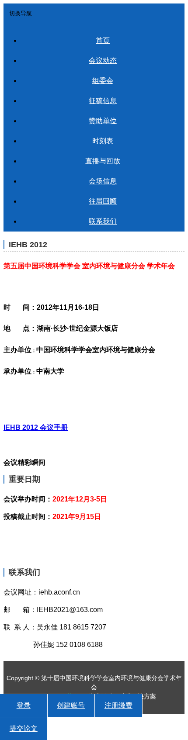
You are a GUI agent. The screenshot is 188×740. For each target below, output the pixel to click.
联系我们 (103, 221)
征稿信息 (103, 100)
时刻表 (102, 141)
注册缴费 (118, 705)
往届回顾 (103, 201)
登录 (24, 705)
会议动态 (103, 60)
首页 (103, 40)
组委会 (102, 80)
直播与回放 (102, 161)
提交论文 (24, 728)
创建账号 (71, 705)
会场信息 (103, 181)
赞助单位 (103, 120)
